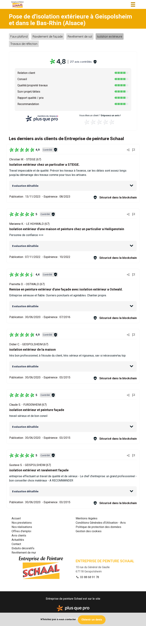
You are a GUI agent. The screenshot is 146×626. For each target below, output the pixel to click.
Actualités (18, 539)
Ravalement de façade (48, 36)
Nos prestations (22, 522)
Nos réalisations (22, 527)
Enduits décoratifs (23, 548)
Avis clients (19, 535)
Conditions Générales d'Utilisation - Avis (101, 522)
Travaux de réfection (23, 44)
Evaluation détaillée (25, 185)
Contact (16, 544)
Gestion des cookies (88, 531)
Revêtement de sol (80, 36)
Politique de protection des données (98, 527)
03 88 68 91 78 (89, 577)
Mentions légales (86, 518)
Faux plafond (19, 36)
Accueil (16, 518)
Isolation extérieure (109, 36)
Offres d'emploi (21, 531)
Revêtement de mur (24, 552)
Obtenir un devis (91, 619)
